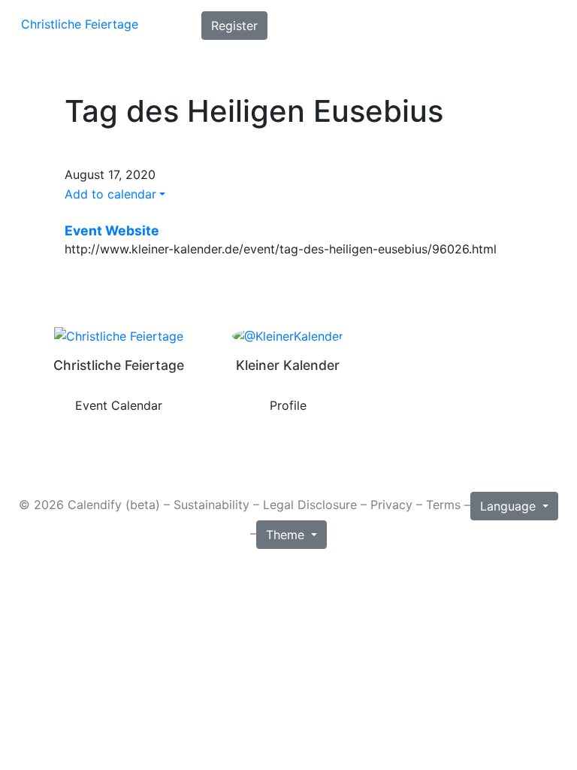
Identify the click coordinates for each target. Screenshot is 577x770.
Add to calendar (110, 194)
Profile (288, 405)
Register (234, 25)
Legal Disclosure (310, 505)
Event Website (112, 231)
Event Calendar (118, 405)
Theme (287, 534)
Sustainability (211, 505)
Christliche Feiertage (79, 24)
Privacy (391, 505)
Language (509, 506)
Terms (443, 505)
